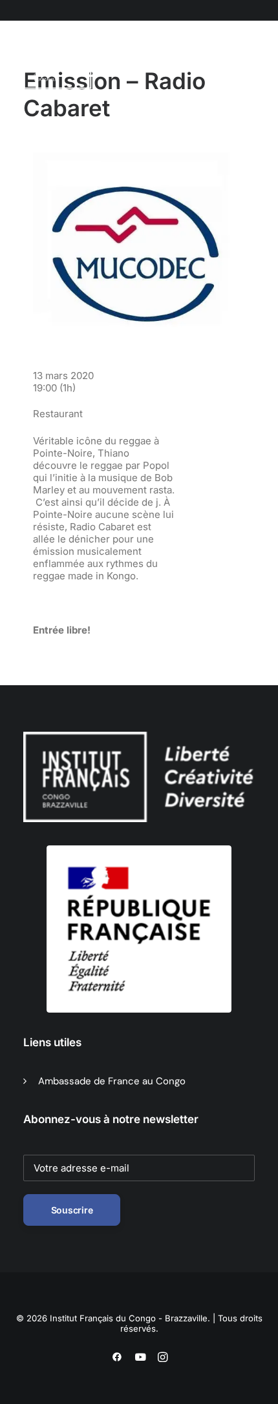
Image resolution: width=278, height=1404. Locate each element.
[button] (91, 64)
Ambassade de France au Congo (112, 1081)
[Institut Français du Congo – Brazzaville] (60, 64)
